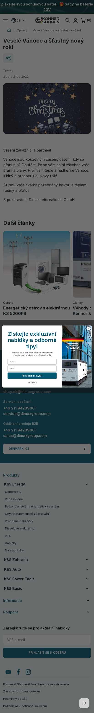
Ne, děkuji (32, 382)
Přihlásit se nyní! (32, 375)
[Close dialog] (89, 328)
